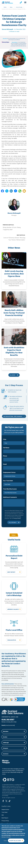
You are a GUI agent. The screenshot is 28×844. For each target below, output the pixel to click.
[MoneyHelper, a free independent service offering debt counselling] (5, 42)
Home (5, 7)
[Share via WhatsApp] (19, 191)
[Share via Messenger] (15, 191)
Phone (5, 456)
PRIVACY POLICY (6, 837)
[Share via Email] (24, 191)
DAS (3, 815)
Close (5, 840)
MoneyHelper (14, 42)
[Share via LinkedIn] (11, 191)
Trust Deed (4, 812)
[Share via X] (6, 191)
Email (5, 464)
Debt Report (5, 818)
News (11, 7)
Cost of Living (19, 7)
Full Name (6, 448)
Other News (14, 247)
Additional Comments (10, 497)
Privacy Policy (17, 518)
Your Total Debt (8, 481)
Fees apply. (5, 38)
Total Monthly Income (10, 489)
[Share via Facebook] (2, 191)
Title (4, 439)
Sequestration (5, 809)
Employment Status (9, 472)
